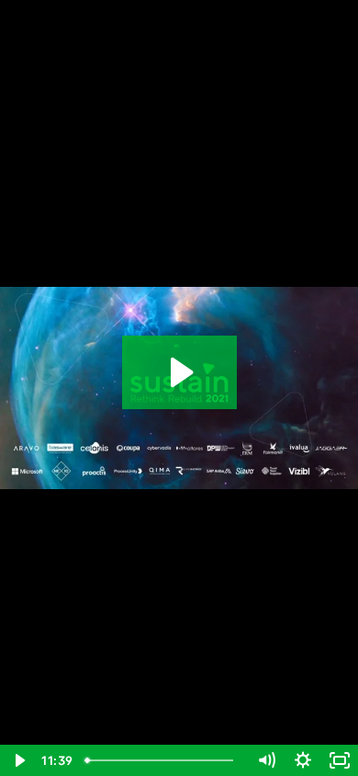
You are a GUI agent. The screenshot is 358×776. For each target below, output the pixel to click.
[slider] (163, 760)
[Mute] (266, 760)
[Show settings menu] (303, 760)
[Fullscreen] (339, 760)
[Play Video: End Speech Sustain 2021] (179, 372)
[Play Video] (18, 760)
